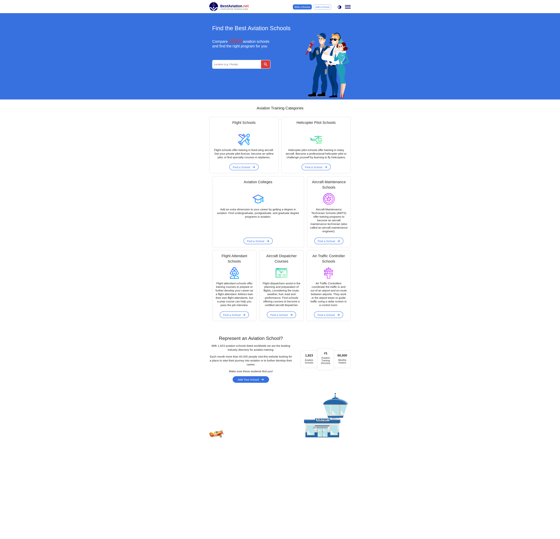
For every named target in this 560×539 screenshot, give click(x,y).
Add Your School (249, 379)
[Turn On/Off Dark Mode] (339, 7)
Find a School (242, 167)
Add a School (322, 7)
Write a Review (302, 7)
